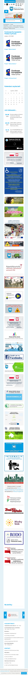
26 (22, 102)
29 (11, 104)
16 (13, 100)
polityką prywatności (4, 671)
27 (5, 104)
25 (19, 102)
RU (18, 4)
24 (16, 102)
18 (19, 100)
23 (13, 102)
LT (22, 4)
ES (18, 5)
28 (8, 104)
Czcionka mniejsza (10, 4)
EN (16, 4)
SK (20, 4)
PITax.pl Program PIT (18, 491)
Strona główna (6, 24)
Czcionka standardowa (12, 4)
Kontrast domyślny (5, 4)
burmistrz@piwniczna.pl (13, 665)
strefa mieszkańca (10, 1)
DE (20, 5)
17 (16, 100)
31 (16, 104)
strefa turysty (20, 1)
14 (8, 100)
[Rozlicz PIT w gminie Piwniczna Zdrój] (14, 479)
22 (11, 102)
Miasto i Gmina (19, 8)
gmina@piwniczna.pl (12, 658)
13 (5, 100)
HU (16, 5)
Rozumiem (24, 673)
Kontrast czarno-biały (7, 4)
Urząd (10, 25)
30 (13, 104)
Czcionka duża (14, 4)
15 (11, 100)
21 (8, 102)
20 (5, 102)
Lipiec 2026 (14, 90)
